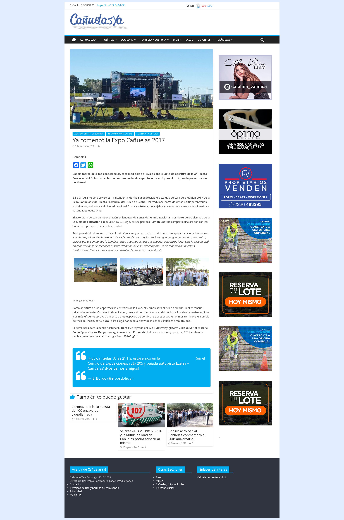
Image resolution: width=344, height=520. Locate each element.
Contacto (75, 484)
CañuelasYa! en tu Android (212, 477)
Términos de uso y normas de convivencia (94, 488)
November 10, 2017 (150, 378)
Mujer (159, 481)
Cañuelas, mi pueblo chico (171, 484)
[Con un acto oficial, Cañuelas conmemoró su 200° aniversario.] (190, 405)
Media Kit (75, 495)
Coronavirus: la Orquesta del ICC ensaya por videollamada (91, 411)
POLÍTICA (108, 39)
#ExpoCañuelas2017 (178, 358)
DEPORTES (204, 39)
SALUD (189, 39)
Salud (159, 477)
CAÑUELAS (224, 39)
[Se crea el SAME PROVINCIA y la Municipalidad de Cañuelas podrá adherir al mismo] (141, 405)
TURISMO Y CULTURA (153, 39)
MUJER (177, 39)
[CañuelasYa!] (99, 15)
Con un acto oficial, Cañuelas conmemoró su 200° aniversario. (187, 435)
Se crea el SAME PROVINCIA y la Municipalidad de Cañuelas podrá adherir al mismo (141, 437)
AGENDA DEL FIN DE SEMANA (88, 133)
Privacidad (76, 491)
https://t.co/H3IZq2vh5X (111, 5)
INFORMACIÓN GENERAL (120, 133)
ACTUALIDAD (88, 39)
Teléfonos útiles (165, 488)
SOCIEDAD (127, 39)
